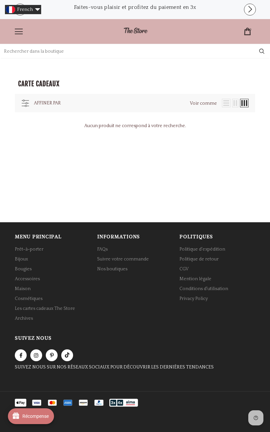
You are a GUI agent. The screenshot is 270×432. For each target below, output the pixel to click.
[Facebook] (21, 355)
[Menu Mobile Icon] (19, 32)
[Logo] (135, 31)
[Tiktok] (67, 355)
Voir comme (203, 103)
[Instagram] (36, 355)
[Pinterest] (52, 355)
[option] (135, 7)
